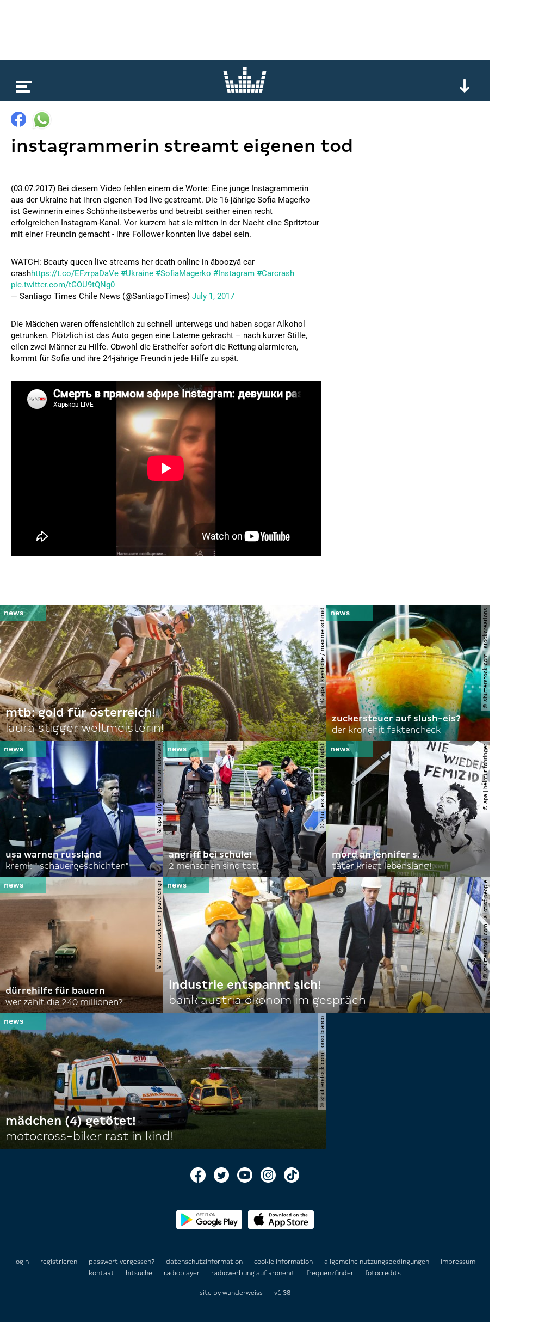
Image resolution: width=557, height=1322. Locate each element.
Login (21, 1261)
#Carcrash (275, 273)
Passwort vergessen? (121, 1261)
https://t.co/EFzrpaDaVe (75, 273)
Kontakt (102, 1273)
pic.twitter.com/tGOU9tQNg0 (63, 285)
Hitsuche (140, 1273)
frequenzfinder (330, 1273)
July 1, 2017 (213, 296)
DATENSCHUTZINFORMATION (205, 1261)
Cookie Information (284, 1261)
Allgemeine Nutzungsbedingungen (377, 1261)
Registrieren (58, 1261)
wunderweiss (242, 1292)
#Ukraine (137, 273)
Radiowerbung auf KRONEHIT (253, 1273)
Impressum (458, 1261)
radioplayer (182, 1273)
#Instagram (234, 273)
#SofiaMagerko (183, 273)
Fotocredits (383, 1273)
